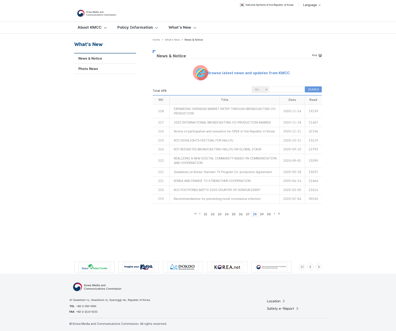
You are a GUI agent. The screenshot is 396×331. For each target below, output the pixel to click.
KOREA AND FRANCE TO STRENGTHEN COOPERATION (212, 181)
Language (310, 5)
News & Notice (90, 58)
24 (227, 214)
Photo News (88, 69)
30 (269, 214)
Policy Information (135, 27)
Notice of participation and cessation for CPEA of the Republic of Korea (224, 131)
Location (274, 301)
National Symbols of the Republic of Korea (269, 5)
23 (220, 214)
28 (255, 214)
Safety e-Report (281, 308)
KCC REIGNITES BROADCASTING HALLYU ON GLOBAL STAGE (218, 149)
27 (248, 214)
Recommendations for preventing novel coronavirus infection (217, 199)
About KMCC (90, 27)
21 (205, 214)
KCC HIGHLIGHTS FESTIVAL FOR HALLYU (203, 140)
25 (234, 214)
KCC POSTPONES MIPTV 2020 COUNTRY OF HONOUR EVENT (217, 190)
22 (212, 214)
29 (262, 214)
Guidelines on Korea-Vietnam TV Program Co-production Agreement (223, 172)
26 (241, 214)
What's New (180, 27)
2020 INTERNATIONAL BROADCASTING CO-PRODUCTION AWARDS (222, 122)
